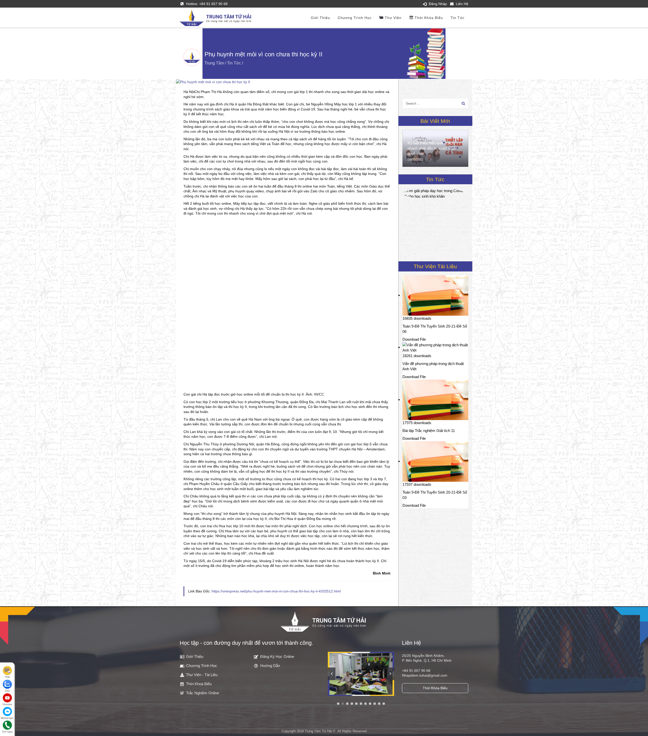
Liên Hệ (462, 4)
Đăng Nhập (438, 4)
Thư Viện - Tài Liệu (201, 675)
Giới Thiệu (194, 656)
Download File (414, 339)
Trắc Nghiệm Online (202, 693)
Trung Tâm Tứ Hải (318, 731)
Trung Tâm (214, 63)
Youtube (7, 704)
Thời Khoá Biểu (199, 684)
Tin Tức (457, 18)
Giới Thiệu (320, 18)
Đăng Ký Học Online (277, 656)
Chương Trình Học (355, 18)
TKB (7, 677)
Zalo (7, 690)
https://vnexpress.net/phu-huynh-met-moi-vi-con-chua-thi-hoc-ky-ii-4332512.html (276, 591)
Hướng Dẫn (270, 665)
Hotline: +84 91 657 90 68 (207, 4)
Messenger (7, 718)
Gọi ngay (7, 731)
